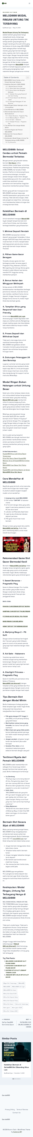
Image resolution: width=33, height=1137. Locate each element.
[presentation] (16, 1051)
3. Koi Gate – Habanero (14, 119)
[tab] (13, 1078)
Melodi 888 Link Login (10, 400)
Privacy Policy (10, 1109)
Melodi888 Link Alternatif (12, 683)
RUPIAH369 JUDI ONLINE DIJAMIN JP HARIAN (24, 1023)
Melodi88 (21, 983)
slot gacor (6, 1007)
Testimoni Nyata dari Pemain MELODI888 (14, 131)
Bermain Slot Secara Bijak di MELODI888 (13, 135)
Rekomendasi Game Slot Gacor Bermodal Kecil (14, 113)
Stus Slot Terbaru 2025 (10, 1011)
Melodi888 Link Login (18, 316)
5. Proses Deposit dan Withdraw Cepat (17, 98)
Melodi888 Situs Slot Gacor (12, 472)
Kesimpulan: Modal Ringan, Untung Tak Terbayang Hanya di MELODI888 (16, 139)
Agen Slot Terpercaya (9, 983)
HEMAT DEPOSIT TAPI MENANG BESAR (15, 626)
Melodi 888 (25, 219)
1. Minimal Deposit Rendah (15, 86)
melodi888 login (18, 839)
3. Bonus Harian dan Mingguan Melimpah (16, 91)
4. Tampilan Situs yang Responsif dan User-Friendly (17, 95)
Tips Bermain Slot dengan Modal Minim (15, 126)
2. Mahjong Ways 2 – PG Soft (16, 118)
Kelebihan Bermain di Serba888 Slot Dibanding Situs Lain (16, 1067)
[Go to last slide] (4, 1060)
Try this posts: (12, 142)
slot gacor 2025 (17, 1007)
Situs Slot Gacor (8, 1004)
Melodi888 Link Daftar (10, 528)
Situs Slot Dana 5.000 (10, 993)
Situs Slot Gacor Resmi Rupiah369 (14, 458)
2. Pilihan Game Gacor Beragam (16, 88)
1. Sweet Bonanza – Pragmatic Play (17, 116)
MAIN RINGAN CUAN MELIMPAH (13, 621)
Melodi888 (6, 12)
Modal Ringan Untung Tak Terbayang (15, 32)
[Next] (28, 1060)
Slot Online (13, 12)
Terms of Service (22, 1109)
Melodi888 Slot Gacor (9, 990)
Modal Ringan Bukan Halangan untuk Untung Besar (16, 106)
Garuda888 (6, 1095)
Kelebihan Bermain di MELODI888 (15, 84)
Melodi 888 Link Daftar (18, 566)
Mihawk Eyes (7, 27)
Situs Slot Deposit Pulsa (10, 1000)
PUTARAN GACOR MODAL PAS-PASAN (15, 616)
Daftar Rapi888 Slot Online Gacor (8, 1022)
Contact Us (16, 1113)
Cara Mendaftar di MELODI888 (14, 109)
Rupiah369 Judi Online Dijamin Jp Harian (16, 470)
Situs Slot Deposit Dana (10, 997)
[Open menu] (29, 3)
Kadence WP (17, 1132)
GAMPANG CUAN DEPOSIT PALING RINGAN (16, 611)
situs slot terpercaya (21, 1004)
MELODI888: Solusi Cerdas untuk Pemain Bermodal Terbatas (15, 81)
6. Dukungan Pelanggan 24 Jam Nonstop (17, 102)
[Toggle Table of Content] (27, 77)
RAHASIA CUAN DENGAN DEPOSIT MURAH (16, 606)
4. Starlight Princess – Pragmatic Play (17, 122)
